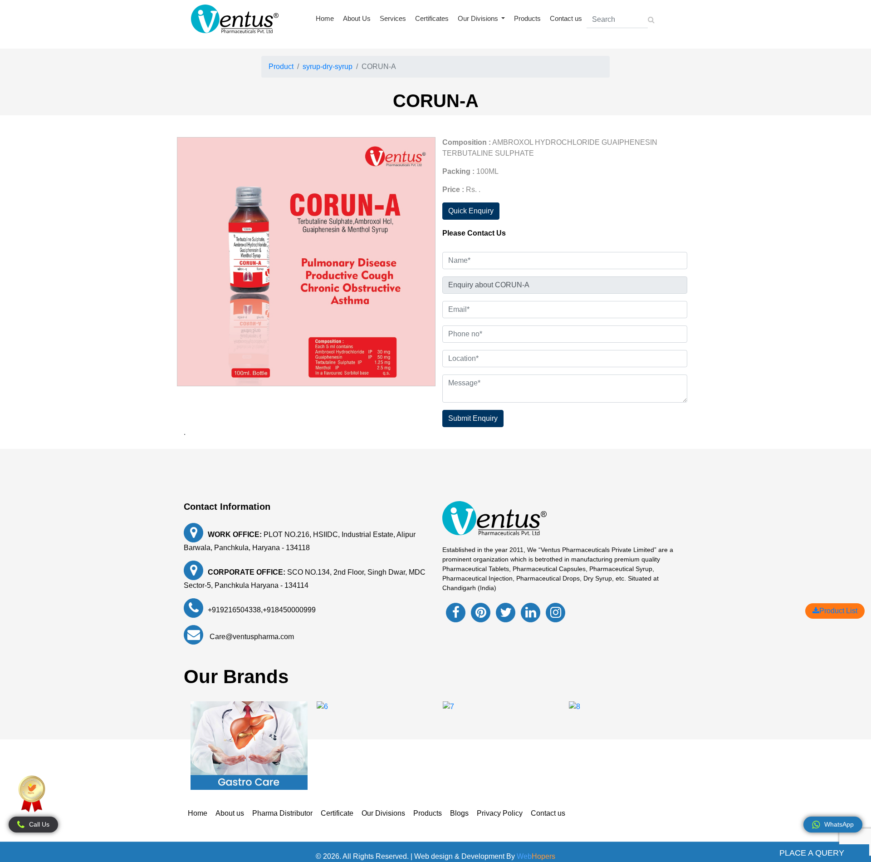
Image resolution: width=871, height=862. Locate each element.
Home (325, 18)
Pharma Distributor (282, 813)
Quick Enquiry (471, 211)
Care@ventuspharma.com (251, 636)
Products (527, 18)
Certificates (432, 18)
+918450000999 (289, 610)
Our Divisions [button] (479, 18)
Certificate (337, 813)
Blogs (459, 813)
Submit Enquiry (473, 418)
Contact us (566, 18)
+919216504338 (234, 610)
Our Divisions (383, 813)
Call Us (39, 824)
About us (229, 813)
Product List (838, 611)
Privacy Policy (500, 813)
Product (281, 66)
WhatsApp (839, 824)
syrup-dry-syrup (327, 66)
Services (393, 18)
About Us (357, 18)
